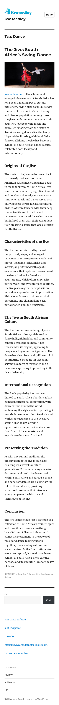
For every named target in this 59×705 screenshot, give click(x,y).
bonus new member (16, 653)
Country (22, 574)
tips (7, 689)
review (9, 674)
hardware (10, 667)
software (10, 682)
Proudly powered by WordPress (33, 699)
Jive (38, 574)
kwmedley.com (14, 94)
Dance (32, 574)
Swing (8, 577)
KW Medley (15, 19)
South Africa (47, 574)
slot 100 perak (13, 627)
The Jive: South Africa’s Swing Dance (28, 52)
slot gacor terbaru (15, 619)
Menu (49, 15)
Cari (7, 594)
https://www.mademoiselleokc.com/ (26, 644)
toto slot (10, 636)
